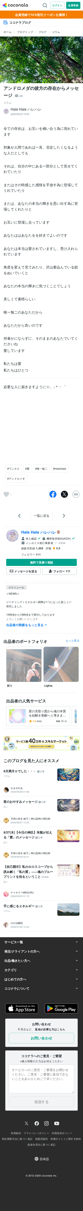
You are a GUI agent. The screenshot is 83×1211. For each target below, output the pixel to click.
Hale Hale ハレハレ (38, 532)
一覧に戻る (41, 515)
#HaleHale (59, 468)
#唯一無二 (41, 468)
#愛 (27, 468)
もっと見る (72, 640)
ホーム (8, 32)
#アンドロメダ (16, 478)
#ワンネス (13, 468)
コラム (56, 32)
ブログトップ (25, 32)
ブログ (42, 32)
